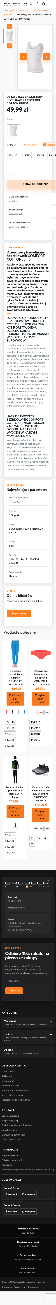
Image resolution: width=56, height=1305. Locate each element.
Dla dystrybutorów (11, 1139)
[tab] (9, 36)
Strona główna (10, 10)
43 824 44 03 (14, 901)
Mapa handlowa (9, 1130)
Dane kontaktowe (10, 1115)
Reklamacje (7, 1076)
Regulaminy (7, 1164)
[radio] (13, 131)
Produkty (24, 10)
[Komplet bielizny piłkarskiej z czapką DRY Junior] (15, 770)
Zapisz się (14, 990)
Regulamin (7, 1287)
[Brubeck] (28, 884)
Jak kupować (8, 1081)
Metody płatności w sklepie (15, 1090)
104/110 (13, 559)
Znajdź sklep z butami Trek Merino (18, 1125)
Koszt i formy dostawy (12, 1095)
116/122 (24, 559)
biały (11, 545)
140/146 (13, 562)
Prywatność (19, 1287)
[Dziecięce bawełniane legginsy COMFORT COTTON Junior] (15, 654)
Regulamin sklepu (10, 1155)
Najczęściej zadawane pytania (16, 1099)
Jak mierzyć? (30, 145)
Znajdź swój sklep (10, 1120)
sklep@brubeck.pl (16, 907)
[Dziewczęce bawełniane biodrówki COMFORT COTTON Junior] (41, 654)
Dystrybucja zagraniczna (13, 1134)
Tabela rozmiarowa (10, 1085)
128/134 (34, 559)
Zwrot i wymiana (9, 1071)
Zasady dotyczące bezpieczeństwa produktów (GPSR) (28, 1169)
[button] (50, 3)
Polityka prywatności (12, 1160)
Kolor (10, 119)
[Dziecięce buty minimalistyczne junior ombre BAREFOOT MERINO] (41, 770)
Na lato (13, 576)
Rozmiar (11, 145)
